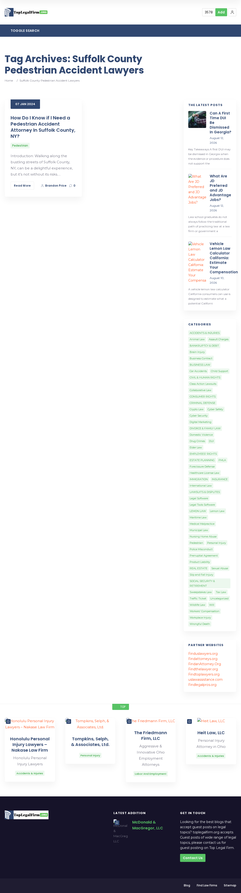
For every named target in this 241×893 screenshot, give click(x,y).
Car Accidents (198, 371)
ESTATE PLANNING (202, 460)
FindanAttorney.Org (204, 664)
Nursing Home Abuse (203, 536)
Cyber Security (199, 415)
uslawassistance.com (205, 679)
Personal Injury (216, 543)
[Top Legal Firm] (26, 12)
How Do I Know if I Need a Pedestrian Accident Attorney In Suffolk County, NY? (43, 127)
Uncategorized (219, 598)
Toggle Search (24, 30)
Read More (22, 186)
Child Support (219, 371)
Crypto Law (197, 409)
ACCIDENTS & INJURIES (205, 333)
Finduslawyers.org (203, 653)
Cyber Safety (215, 409)
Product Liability (200, 562)
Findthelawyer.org (203, 669)
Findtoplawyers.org (204, 674)
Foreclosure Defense (202, 466)
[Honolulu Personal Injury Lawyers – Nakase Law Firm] (30, 724)
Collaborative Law (200, 390)
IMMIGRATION (199, 479)
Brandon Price (55, 186)
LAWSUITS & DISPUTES (205, 492)
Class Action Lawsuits (203, 383)
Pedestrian (20, 145)
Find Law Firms (207, 885)
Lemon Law (217, 511)
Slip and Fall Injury (201, 574)
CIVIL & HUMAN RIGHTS (205, 377)
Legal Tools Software (202, 504)
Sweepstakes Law (201, 592)
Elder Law (196, 447)
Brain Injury (197, 352)
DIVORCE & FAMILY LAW (205, 428)
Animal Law (197, 339)
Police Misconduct (201, 549)
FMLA (222, 460)
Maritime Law (198, 517)
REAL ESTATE (198, 568)
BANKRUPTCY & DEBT (204, 345)
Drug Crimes (197, 441)
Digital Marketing (200, 422)
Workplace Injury (200, 617)
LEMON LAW (198, 511)
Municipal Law (199, 530)
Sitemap (230, 885)
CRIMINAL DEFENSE (202, 403)
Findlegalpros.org (202, 685)
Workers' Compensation (204, 611)
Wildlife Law (197, 604)
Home (9, 80)
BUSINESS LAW (200, 364)
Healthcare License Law (204, 473)
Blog (187, 885)
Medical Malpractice (202, 523)
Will (211, 604)
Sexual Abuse (219, 568)
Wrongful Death (200, 624)
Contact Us (193, 858)
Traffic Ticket (198, 598)
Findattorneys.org (202, 659)
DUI (211, 441)
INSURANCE (220, 479)
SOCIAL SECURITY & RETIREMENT (202, 583)
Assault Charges (219, 339)
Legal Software (199, 498)
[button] (232, 12)
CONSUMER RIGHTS (203, 396)
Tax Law (221, 592)
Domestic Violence (201, 434)
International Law (201, 485)
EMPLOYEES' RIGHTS (203, 453)
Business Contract (201, 358)
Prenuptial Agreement (204, 555)
